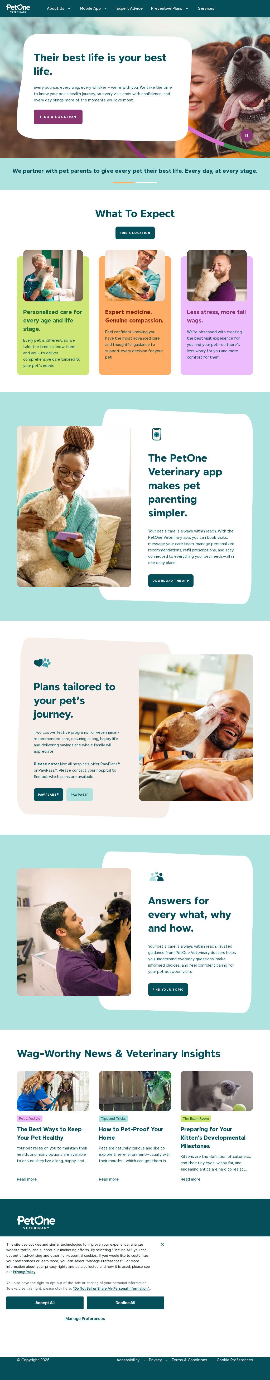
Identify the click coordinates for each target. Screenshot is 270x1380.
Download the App (170, 581)
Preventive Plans (166, 8)
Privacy (155, 1359)
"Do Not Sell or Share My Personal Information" (111, 1288)
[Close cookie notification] (162, 1244)
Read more (27, 1179)
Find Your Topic (168, 989)
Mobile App (90, 8)
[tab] (123, 182)
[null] (20, 1339)
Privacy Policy (24, 1272)
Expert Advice (130, 8)
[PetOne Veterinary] (18, 8)
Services (206, 8)
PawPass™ (80, 794)
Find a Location (135, 233)
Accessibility (128, 1359)
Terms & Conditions (189, 1359)
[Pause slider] (246, 135)
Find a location (58, 117)
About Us (55, 8)
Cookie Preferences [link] (235, 1359)
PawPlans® (48, 794)
